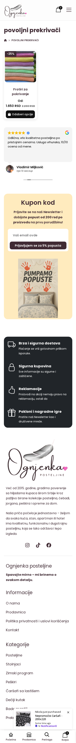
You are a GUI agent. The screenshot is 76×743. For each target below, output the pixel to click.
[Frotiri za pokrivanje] (20, 66)
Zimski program (19, 673)
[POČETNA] (5, 40)
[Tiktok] (38, 545)
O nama (13, 603)
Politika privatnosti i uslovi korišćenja (37, 621)
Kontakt (12, 630)
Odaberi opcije (22, 114)
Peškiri (11, 682)
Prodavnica (16, 612)
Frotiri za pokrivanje (20, 91)
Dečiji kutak (15, 699)
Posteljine (14, 655)
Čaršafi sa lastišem (22, 690)
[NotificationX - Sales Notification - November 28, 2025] (43, 718)
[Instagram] (27, 545)
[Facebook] (49, 545)
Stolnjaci (13, 664)
